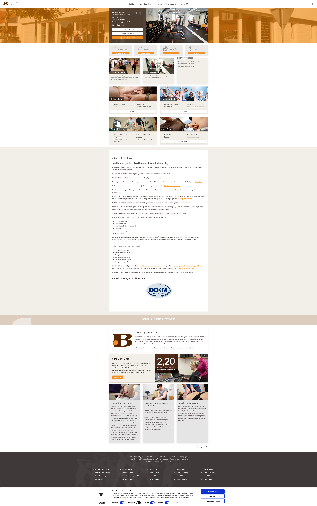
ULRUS (115, 107)
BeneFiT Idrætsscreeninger (196, 107)
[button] (313, 4)
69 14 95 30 (121, 19)
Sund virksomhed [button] (145, 4)
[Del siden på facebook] (197, 447)
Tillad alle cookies (213, 491)
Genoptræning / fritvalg (144, 139)
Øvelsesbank (171, 4)
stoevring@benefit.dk (123, 22)
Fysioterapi (140, 104)
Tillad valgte (212, 496)
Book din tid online (129, 38)
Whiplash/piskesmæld (143, 107)
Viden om (158, 4)
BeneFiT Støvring (118, 12)
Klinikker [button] (132, 4)
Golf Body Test (192, 104)
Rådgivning (167, 134)
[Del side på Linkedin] (201, 447)
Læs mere (117, 377)
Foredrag (167, 137)
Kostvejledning (192, 134)
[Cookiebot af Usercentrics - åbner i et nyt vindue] (101, 503)
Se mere (133, 111)
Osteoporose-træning (171, 104)
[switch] (138, 502)
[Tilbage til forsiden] (10, 4)
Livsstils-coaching (193, 137)
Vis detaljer (176, 502)
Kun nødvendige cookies (213, 501)
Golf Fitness (168, 107)
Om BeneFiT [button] (184, 4)
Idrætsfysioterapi (119, 104)
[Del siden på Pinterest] (206, 447)
